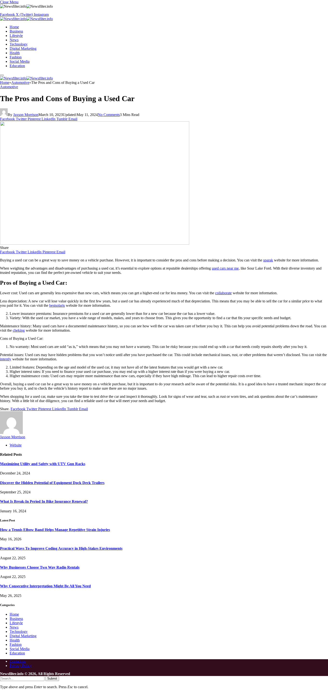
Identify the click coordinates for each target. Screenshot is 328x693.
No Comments (109, 115)
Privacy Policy (21, 666)
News (14, 40)
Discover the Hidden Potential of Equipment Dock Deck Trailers (52, 483)
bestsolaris (57, 305)
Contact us (18, 661)
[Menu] (2, 75)
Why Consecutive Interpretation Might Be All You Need (45, 586)
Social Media (20, 61)
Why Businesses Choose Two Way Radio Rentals (39, 567)
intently (5, 359)
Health (15, 53)
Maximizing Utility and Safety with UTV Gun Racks (42, 464)
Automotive (9, 87)
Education (17, 66)
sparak (268, 260)
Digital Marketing (23, 48)
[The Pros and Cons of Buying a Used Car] (94, 243)
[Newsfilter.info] (26, 19)
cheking (19, 330)
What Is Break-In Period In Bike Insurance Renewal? (44, 501)
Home (14, 27)
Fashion (16, 57)
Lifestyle (16, 36)
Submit (52, 678)
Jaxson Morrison (25, 115)
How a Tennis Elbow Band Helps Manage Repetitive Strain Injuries (55, 530)
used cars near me (225, 268)
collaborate (223, 293)
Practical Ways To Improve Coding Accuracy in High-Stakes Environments (61, 548)
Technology (19, 44)
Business (16, 31)
